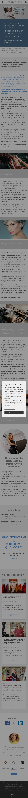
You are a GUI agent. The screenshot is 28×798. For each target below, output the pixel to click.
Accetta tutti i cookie (14, 413)
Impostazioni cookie (9, 409)
